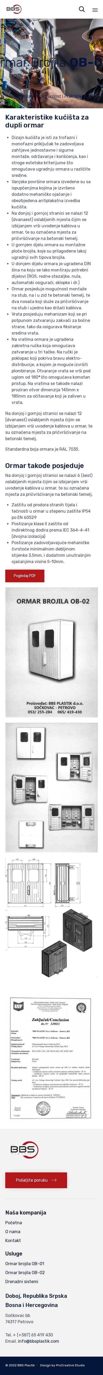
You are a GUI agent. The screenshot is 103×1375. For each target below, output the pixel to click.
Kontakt (13, 1240)
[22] (25, 1165)
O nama (12, 1231)
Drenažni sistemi (21, 1281)
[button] (24, 576)
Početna (13, 1222)
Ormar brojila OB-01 (24, 1263)
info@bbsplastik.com (38, 1341)
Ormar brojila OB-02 (25, 1272)
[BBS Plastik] (14, 9)
